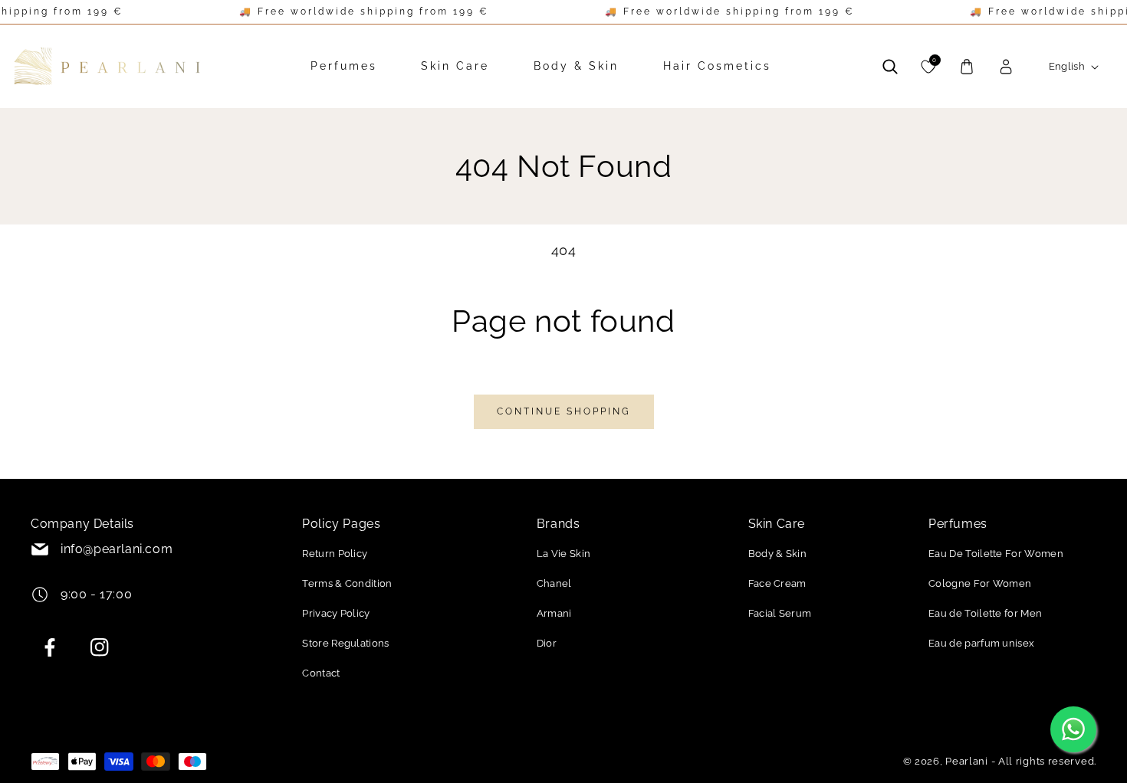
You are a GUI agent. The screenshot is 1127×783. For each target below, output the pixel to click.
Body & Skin (777, 553)
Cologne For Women (979, 583)
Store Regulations (345, 643)
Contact (321, 673)
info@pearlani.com (116, 549)
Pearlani (966, 761)
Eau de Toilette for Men (985, 613)
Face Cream (777, 583)
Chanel (554, 583)
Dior (547, 643)
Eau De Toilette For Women (995, 553)
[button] (890, 66)
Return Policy (334, 553)
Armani (554, 613)
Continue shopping (564, 411)
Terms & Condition (347, 583)
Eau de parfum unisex (981, 643)
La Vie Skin (564, 553)
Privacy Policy (336, 613)
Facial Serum (780, 613)
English (1067, 66)
